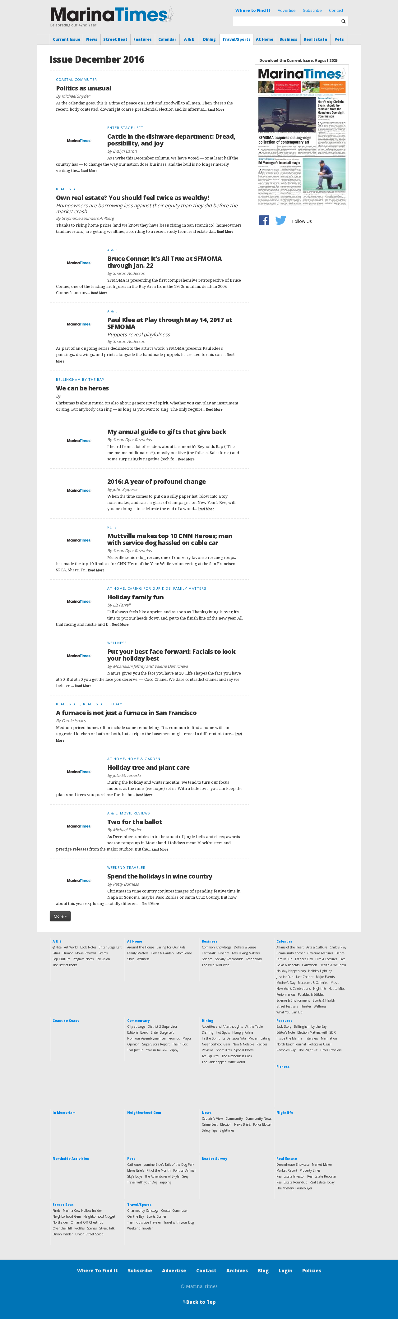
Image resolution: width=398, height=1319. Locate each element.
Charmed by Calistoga (143, 1210)
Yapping (165, 1182)
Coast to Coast (66, 1020)
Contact (336, 10)
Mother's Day (285, 982)
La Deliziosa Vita (234, 1038)
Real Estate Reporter (321, 1176)
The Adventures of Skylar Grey (166, 1176)
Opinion (133, 1044)
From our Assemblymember (146, 1038)
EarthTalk (209, 953)
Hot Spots (223, 1032)
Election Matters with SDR (316, 1032)
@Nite (57, 947)
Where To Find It (97, 1270)
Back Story (283, 1026)
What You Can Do (289, 1012)
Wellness (143, 959)
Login (285, 1270)
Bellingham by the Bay (310, 1026)
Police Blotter (262, 1124)
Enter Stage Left (110, 947)
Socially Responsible (229, 959)
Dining (209, 39)
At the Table (254, 1026)
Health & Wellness (333, 965)
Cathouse (134, 1164)
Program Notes (83, 959)
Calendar (167, 39)
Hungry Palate (242, 1032)
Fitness (282, 1066)
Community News (258, 1118)
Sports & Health (323, 1000)
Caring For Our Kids (170, 947)
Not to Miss (336, 988)
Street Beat (115, 39)
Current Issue (66, 39)
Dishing (207, 1032)
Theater (305, 1006)
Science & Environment (293, 1000)
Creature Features (320, 953)
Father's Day (304, 959)
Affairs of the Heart (290, 947)
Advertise (287, 10)
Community (234, 1118)
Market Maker (322, 1164)
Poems (103, 953)
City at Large (136, 1026)
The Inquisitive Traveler (144, 1222)
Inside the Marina (289, 1038)
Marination (329, 1038)
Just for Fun (285, 977)
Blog (263, 1270)
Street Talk (107, 1228)
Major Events (325, 977)
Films (56, 953)
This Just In (135, 1050)
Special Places (243, 1050)
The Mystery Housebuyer (294, 1188)
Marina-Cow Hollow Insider (82, 1210)
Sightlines (227, 1130)
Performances (285, 994)
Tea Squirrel (210, 1056)
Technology (254, 959)
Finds (56, 1210)
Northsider (60, 1222)
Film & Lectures (326, 959)
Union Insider (63, 1234)
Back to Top (198, 1302)
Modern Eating (259, 1038)
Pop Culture (61, 959)
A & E (189, 39)
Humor (67, 953)
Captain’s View (212, 1118)
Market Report (286, 1170)
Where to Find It (253, 10)
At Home (264, 39)
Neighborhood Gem (216, 1044)
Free (342, 959)
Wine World (236, 1062)
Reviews (207, 1050)
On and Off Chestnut (87, 1222)
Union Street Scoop (89, 1234)
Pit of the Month (158, 1170)
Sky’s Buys (134, 1176)
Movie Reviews (85, 953)
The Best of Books (65, 965)
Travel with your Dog (142, 1182)
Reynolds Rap (286, 1050)
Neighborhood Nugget (99, 1216)
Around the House (140, 947)
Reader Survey (214, 1158)
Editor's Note (285, 1032)
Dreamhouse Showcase (292, 1164)
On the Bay (135, 1216)
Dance (340, 953)
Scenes (92, 1228)
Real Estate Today (322, 1182)
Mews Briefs (135, 1170)
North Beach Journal (291, 1044)
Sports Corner (156, 1216)
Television (103, 959)
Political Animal (184, 1170)
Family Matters (137, 953)
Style (130, 959)
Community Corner (290, 953)
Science (207, 959)
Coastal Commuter (174, 1210)
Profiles (79, 1228)
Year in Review (156, 1050)
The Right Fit (307, 1050)
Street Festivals (287, 1006)
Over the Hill (62, 1228)
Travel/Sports (236, 39)
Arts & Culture (316, 947)
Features (142, 39)
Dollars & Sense (245, 947)
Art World (71, 947)
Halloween (309, 965)
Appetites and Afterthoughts (222, 1026)
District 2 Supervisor (162, 1026)
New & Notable (243, 1044)
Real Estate (315, 39)
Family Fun (284, 959)
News (91, 39)
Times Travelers (330, 1050)
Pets (339, 39)
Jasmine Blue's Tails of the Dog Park (168, 1164)
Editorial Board (137, 1032)
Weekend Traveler (140, 1228)
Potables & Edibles (311, 994)
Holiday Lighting (320, 971)
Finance (223, 953)
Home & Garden (162, 953)
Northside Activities (71, 1158)
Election (226, 1124)
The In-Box (179, 1044)
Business (288, 39)
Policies (311, 1270)
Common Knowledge (216, 947)
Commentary (138, 1020)
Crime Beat (210, 1124)
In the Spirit (211, 1038)
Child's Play (338, 947)
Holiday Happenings (291, 971)
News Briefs (242, 1124)
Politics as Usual (319, 1044)
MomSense (184, 953)
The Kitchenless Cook (237, 1056)
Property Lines (310, 1170)
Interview (311, 1038)
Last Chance (304, 977)
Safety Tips (209, 1130)
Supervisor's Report (156, 1044)
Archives (237, 1270)
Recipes (262, 1044)
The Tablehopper (214, 1062)
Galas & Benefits (287, 965)
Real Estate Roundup (291, 1182)
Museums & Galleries (313, 982)
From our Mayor (180, 1038)
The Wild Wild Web (215, 965)
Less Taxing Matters (246, 953)
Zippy (174, 1050)
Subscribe (312, 10)
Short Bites (224, 1050)
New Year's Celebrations (293, 988)
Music (335, 982)
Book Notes (88, 947)
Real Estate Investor (290, 1176)
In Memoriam (64, 1112)
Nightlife (319, 988)
